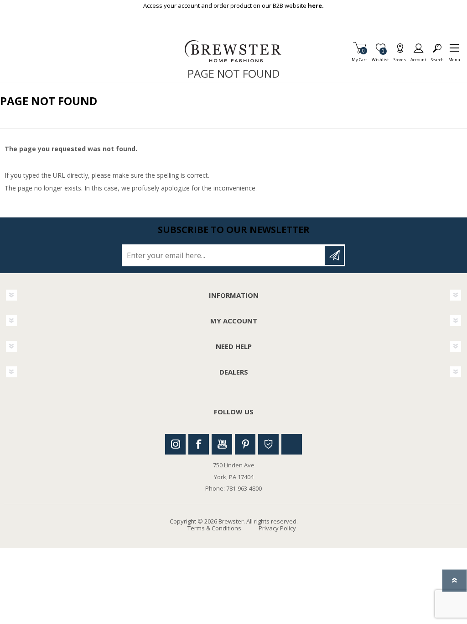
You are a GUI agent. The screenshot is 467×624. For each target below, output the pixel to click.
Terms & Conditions (214, 528)
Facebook (198, 444)
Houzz (268, 444)
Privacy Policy (277, 528)
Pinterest (245, 444)
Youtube (222, 444)
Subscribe (334, 255)
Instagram (175, 444)
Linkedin (291, 444)
